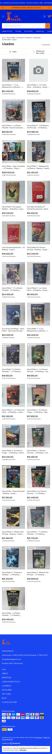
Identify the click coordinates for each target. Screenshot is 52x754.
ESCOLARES (11, 38)
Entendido (23, 750)
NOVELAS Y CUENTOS (24, 38)
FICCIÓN (18, 31)
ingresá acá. (38, 737)
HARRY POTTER (7, 31)
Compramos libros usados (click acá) (26, 8)
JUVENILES (6, 686)
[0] (49, 16)
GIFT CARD (6, 694)
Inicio (3, 38)
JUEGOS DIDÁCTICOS (11, 682)
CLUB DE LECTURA (9, 702)
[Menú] (3, 16)
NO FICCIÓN (28, 31)
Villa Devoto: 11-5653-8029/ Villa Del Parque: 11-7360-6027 (25, 655)
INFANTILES (40, 31)
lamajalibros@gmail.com (11, 659)
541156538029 (7, 651)
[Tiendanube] (11, 744)
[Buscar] (47, 25)
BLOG (4, 698)
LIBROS (5, 673)
